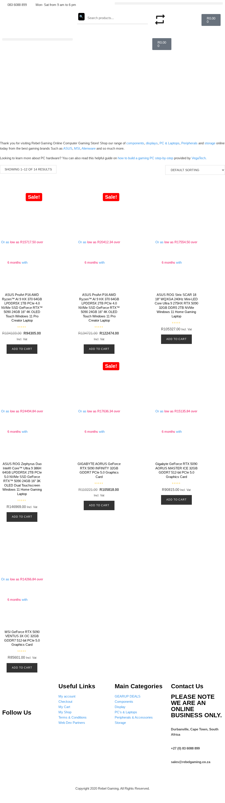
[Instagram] (20, 725)
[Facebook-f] (46, 725)
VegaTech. (199, 158)
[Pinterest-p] (7, 725)
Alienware (89, 148)
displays (152, 143)
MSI (77, 148)
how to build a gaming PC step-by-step (145, 158)
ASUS (67, 148)
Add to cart (22, 349)
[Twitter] (33, 725)
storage (210, 143)
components (135, 143)
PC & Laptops (170, 143)
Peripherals (189, 143)
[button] (169, 3)
